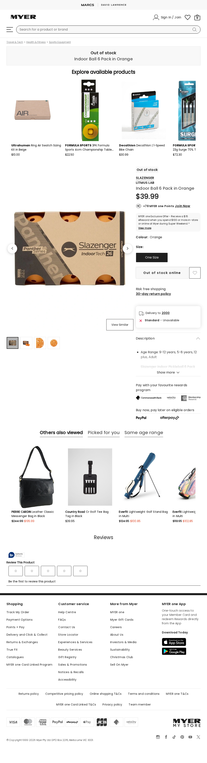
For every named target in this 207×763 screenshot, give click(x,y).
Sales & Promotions (72, 665)
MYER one (117, 612)
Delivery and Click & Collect (27, 635)
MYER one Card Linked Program (29, 665)
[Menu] (9, 29)
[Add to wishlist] (195, 273)
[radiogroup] (168, 257)
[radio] (152, 257)
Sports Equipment (60, 42)
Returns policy (29, 694)
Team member (140, 704)
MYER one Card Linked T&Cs (76, 704)
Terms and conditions (143, 694)
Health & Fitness (36, 42)
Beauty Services (70, 650)
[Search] (195, 29)
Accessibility (67, 680)
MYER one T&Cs (177, 694)
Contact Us (66, 627)
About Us (116, 635)
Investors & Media (123, 642)
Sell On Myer (119, 665)
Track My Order (17, 612)
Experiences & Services (75, 642)
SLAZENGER (145, 178)
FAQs (62, 620)
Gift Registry (67, 657)
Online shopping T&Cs (106, 694)
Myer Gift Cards (121, 620)
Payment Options (19, 620)
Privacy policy (112, 704)
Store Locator (68, 635)
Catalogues (15, 657)
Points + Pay (15, 627)
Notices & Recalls (71, 672)
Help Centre (67, 612)
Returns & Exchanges (22, 642)
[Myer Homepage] (23, 19)
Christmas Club (121, 657)
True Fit (12, 650)
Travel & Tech (14, 42)
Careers (116, 627)
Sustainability (120, 650)
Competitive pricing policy (64, 694)
